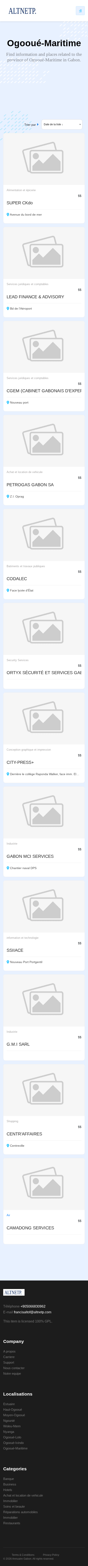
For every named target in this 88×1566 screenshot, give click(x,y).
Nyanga (8, 1431)
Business (9, 1484)
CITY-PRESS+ (20, 762)
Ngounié (9, 1420)
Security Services (18, 660)
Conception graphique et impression (29, 749)
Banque (8, 1479)
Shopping (12, 1121)
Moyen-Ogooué (14, 1415)
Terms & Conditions (23, 1554)
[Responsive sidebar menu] (80, 10)
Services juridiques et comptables (27, 284)
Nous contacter (14, 1368)
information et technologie (22, 937)
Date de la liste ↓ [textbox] (53, 124)
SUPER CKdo (20, 202)
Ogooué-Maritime (15, 1448)
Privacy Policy (51, 1554)
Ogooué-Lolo (12, 1437)
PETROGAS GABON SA (30, 484)
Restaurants (11, 1523)
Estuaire (9, 1404)
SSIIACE (15, 950)
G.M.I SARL (18, 1044)
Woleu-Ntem (12, 1426)
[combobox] (61, 124)
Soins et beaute (14, 1506)
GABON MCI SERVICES (30, 856)
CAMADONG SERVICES (30, 1228)
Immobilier (10, 1501)
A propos (9, 1351)
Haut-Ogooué (12, 1409)
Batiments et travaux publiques (26, 566)
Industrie (12, 843)
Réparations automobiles (20, 1512)
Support (8, 1362)
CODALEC (17, 578)
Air (8, 1215)
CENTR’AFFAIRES (24, 1134)
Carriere (9, 1357)
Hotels (7, 1490)
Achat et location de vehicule (25, 472)
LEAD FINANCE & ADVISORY (35, 296)
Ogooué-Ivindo (13, 1443)
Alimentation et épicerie (21, 190)
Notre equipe (12, 1373)
